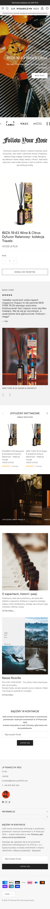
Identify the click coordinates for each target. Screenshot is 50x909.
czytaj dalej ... (8, 611)
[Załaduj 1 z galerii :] (25, 204)
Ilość (4, 255)
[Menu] (3, 8)
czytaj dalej (7, 695)
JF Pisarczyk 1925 (14, 900)
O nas (4, 771)
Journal (5, 776)
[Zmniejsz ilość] (4, 261)
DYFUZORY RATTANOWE (25, 413)
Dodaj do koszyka (25, 272)
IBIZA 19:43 (39, 75)
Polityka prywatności (21, 850)
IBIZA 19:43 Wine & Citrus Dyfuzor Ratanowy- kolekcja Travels (23, 237)
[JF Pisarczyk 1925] (25, 8)
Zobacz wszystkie (25, 417)
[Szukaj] (8, 8)
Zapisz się (25, 743)
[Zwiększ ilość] (14, 261)
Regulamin (36, 850)
